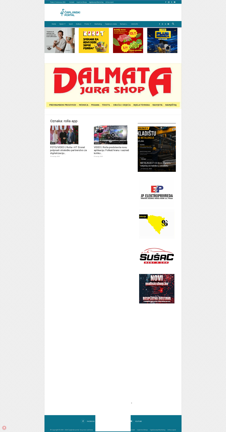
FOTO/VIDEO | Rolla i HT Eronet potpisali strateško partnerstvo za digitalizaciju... (68, 150)
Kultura (78, 24)
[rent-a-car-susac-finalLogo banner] (156, 270)
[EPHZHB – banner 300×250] (156, 206)
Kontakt (71, 2)
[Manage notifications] (4, 428)
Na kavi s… (124, 24)
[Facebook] (165, 2)
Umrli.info (134, 24)
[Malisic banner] (156, 303)
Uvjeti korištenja (82, 2)
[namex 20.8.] (128, 52)
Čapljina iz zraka (111, 24)
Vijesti (61, 24)
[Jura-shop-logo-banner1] (113, 108)
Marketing (98, 24)
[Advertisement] (156, 346)
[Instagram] (168, 2)
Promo (87, 24)
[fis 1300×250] (162, 40)
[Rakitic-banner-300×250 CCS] (59, 52)
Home (54, 24)
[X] (171, 2)
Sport (71, 24)
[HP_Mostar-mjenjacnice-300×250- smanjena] (156, 238)
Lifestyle (97, 143)
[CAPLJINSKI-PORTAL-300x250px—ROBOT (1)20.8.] (94, 52)
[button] (173, 24)
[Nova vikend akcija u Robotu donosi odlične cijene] (157, 149)
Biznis (53, 143)
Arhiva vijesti (110, 2)
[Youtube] (174, 2)
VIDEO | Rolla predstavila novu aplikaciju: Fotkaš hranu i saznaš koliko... (111, 150)
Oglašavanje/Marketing (96, 2)
